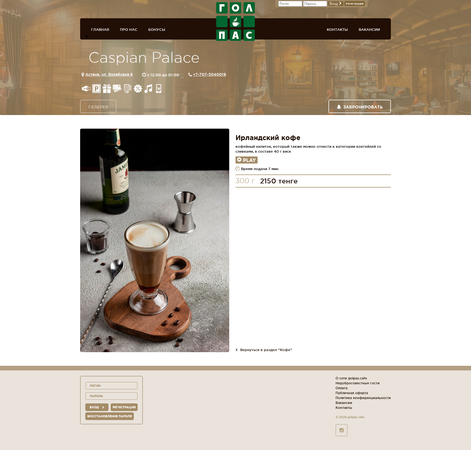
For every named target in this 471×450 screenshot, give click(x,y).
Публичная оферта (352, 393)
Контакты (337, 29)
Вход (334, 4)
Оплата (342, 388)
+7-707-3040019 (209, 74)
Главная (100, 29)
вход (94, 407)
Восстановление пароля (109, 416)
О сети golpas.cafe (351, 378)
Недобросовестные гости (358, 383)
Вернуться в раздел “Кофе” (266, 350)
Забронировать (363, 107)
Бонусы (156, 29)
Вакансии (369, 29)
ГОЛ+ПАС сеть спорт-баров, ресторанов (235, 21)
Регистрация (355, 3)
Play (249, 160)
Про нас (128, 29)
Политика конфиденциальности (363, 398)
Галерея (98, 107)
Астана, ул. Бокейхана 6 (109, 74)
